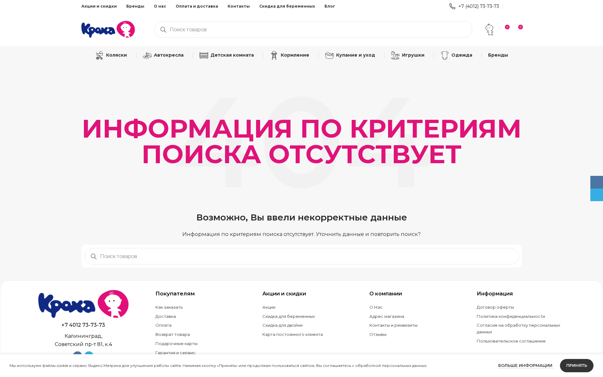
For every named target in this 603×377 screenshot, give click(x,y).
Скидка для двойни (282, 325)
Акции (268, 307)
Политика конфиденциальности (511, 316)
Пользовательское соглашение (511, 340)
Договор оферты (495, 307)
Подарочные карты (176, 343)
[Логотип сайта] (108, 29)
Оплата (163, 325)
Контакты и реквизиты (393, 325)
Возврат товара (172, 334)
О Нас (376, 307)
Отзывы (377, 334)
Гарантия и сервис (175, 352)
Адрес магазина (386, 316)
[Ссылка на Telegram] (518, 6)
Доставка (165, 316)
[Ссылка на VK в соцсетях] (510, 6)
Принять (576, 365)
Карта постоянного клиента (292, 334)
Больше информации (526, 365)
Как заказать (169, 307)
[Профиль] (489, 29)
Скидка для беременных (288, 316)
